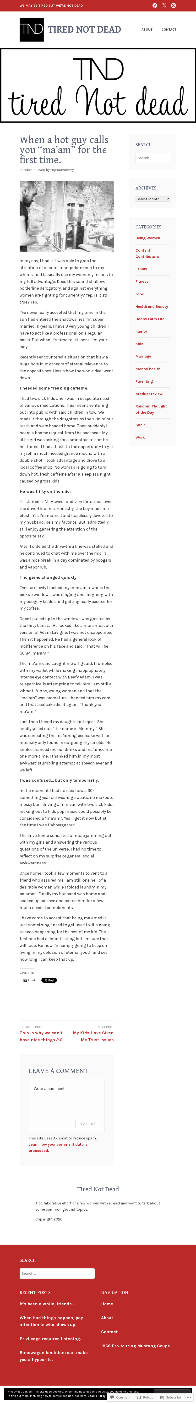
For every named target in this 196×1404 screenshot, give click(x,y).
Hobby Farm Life (150, 319)
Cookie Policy (96, 1396)
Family (141, 269)
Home (107, 1303)
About (147, 29)
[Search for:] (153, 158)
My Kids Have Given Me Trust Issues (93, 1033)
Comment (87, 1123)
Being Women (148, 238)
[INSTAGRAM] (173, 5)
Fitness (142, 281)
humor (141, 331)
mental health (148, 369)
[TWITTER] (164, 5)
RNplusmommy (62, 170)
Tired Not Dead (84, 29)
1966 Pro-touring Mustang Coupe (135, 1346)
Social (141, 425)
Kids (139, 344)
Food (140, 294)
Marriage (143, 356)
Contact (169, 29)
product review (149, 393)
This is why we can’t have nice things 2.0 (41, 1033)
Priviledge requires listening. (50, 1338)
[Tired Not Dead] (155, 5)
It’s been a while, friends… (47, 1303)
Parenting (144, 381)
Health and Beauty (152, 306)
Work (140, 437)
